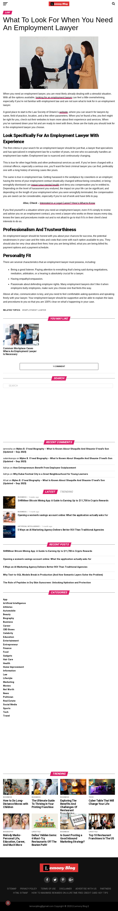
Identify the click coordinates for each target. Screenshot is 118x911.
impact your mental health (45, 184)
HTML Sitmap (20, 893)
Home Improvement (13, 667)
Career (6, 626)
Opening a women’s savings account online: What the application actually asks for (47, 559)
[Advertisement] (59, 414)
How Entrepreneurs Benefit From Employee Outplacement (44, 467)
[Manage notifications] (8, 903)
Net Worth (8, 689)
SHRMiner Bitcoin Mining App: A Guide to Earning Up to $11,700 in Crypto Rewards (47, 551)
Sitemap (11, 888)
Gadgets (7, 656)
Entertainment (11, 640)
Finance (7, 648)
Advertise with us (85, 888)
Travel (6, 716)
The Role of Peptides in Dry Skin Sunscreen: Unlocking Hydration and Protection (47, 582)
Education (8, 637)
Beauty (6, 614)
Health (6, 663)
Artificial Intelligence (14, 603)
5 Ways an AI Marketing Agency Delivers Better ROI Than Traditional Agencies (45, 567)
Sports (6, 708)
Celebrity (8, 633)
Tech (5, 712)
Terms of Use (48, 888)
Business (8, 622)
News (6, 693)
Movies (7, 686)
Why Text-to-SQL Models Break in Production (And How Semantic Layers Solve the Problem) (53, 575)
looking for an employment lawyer (54, 97)
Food (5, 652)
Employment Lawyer (34, 310)
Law (5, 674)
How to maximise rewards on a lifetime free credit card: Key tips (70, 893)
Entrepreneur (10, 644)
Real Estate (9, 701)
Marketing (8, 682)
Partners (105, 888)
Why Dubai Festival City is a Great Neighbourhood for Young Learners (50, 474)
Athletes (7, 607)
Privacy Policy (28, 888)
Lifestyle (7, 678)
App (5, 599)
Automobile (9, 610)
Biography (8, 618)
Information (9, 670)
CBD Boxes (9, 629)
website (63, 112)
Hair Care (8, 659)
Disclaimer (65, 888)
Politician (8, 697)
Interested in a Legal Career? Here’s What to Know (67, 203)
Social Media (10, 704)
